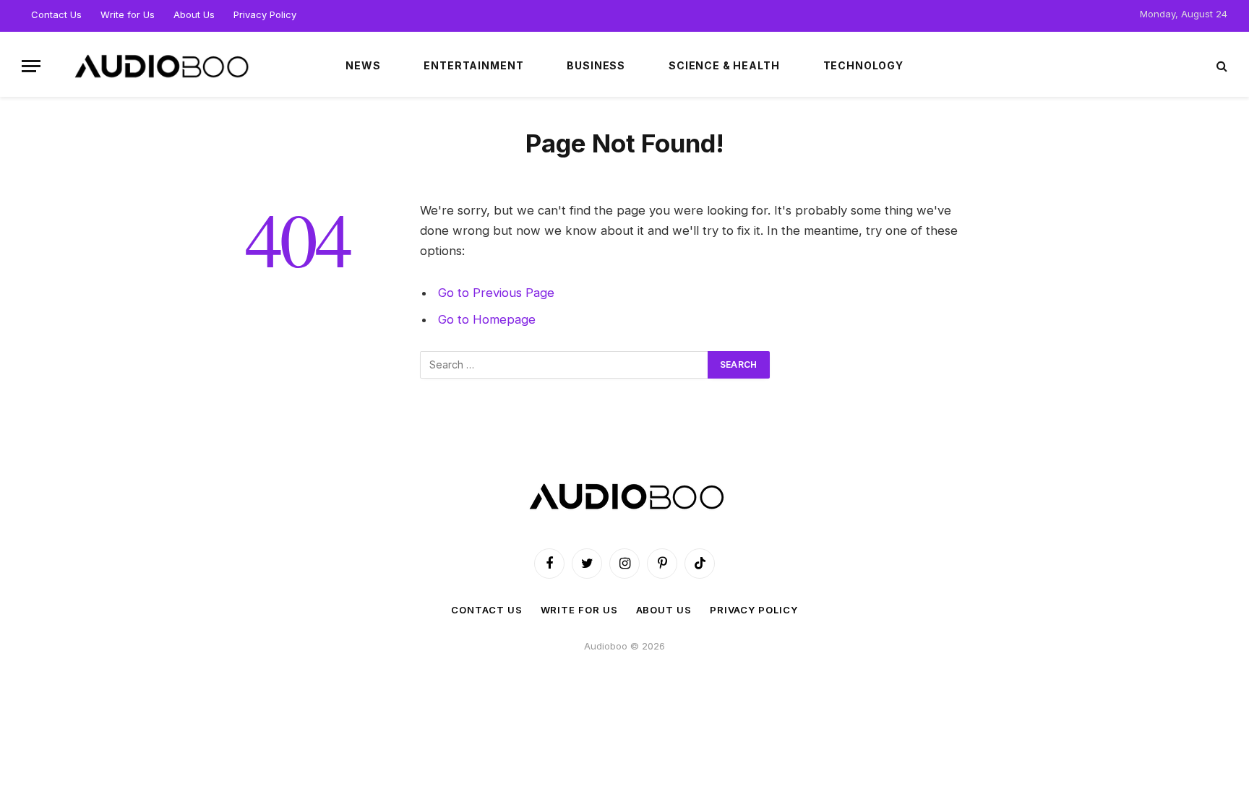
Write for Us (127, 14)
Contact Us (56, 14)
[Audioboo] (159, 66)
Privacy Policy (264, 14)
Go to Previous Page (496, 292)
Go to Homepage (487, 319)
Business (596, 65)
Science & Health (724, 65)
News (362, 65)
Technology (863, 65)
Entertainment (473, 65)
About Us (194, 14)
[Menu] (31, 66)
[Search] (1220, 66)
